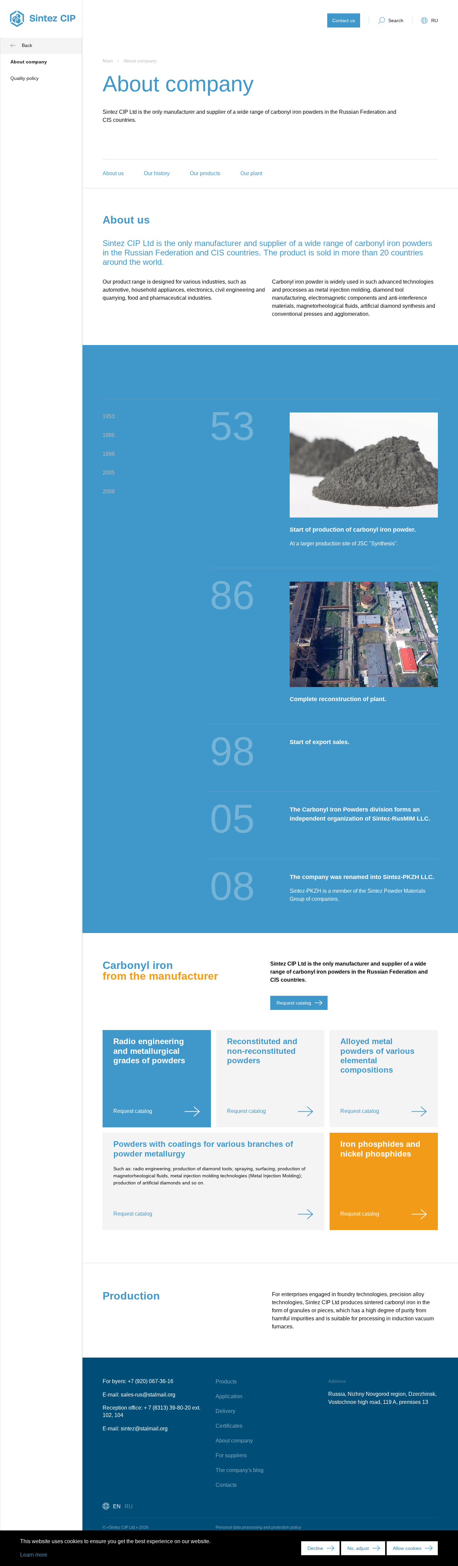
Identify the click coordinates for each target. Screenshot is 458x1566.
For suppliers (231, 1455)
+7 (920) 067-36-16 (150, 1381)
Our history (157, 173)
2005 (109, 473)
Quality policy (24, 78)
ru (434, 20)
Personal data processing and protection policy (258, 1527)
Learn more (33, 1555)
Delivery (225, 1411)
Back (27, 45)
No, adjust (358, 1548)
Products (226, 1381)
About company (28, 61)
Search (395, 20)
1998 (109, 454)
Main (108, 60)
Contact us (343, 20)
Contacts (226, 1485)
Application (229, 1396)
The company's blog (240, 1470)
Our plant (251, 173)
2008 (109, 491)
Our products (205, 173)
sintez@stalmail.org (144, 1428)
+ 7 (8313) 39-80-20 (167, 1408)
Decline (315, 1548)
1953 (109, 416)
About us (113, 173)
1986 (109, 435)
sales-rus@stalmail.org (148, 1395)
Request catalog (294, 1003)
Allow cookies (407, 1548)
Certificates (229, 1426)
